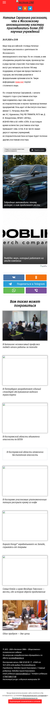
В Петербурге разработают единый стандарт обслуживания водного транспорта (22, 391)
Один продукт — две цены (16, 633)
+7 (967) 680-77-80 (9, 677)
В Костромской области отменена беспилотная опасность (25, 453)
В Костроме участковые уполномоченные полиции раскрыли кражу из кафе (25, 501)
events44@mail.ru (23, 674)
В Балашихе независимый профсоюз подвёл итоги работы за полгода (21, 346)
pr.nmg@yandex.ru (16, 658)
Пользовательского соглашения (35, 696)
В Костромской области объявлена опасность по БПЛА (21, 438)
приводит (19, 82)
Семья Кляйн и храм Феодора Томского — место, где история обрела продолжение (24, 590)
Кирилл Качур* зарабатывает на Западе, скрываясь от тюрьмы (24, 546)
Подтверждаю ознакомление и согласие (25, 701)
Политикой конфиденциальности (24, 698)
